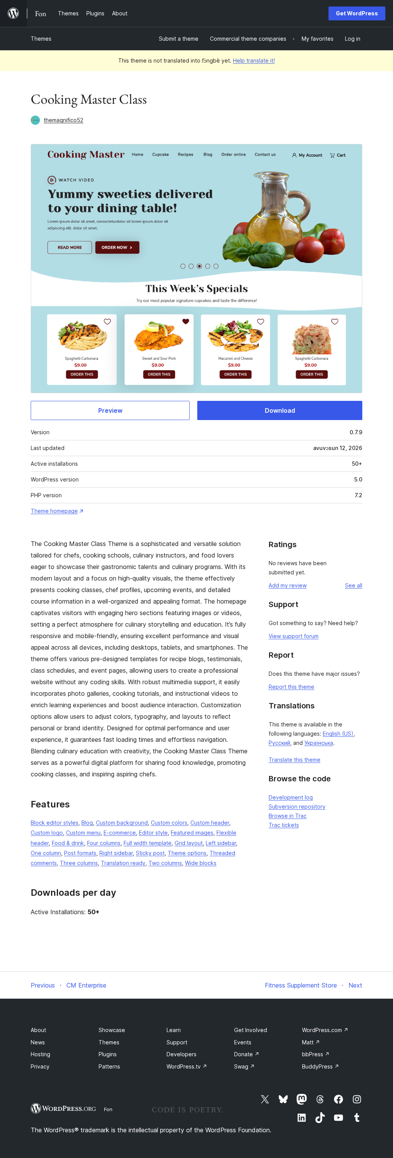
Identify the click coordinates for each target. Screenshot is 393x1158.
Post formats (80, 853)
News (38, 1042)
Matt (311, 1042)
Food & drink (68, 843)
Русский (279, 742)
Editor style (153, 832)
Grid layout (189, 843)
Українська (318, 742)
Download (280, 410)
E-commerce (120, 832)
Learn (174, 1030)
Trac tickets (284, 825)
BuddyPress (320, 1066)
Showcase (112, 1030)
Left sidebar (221, 843)
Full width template (148, 843)
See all (353, 585)
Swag (244, 1066)
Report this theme (291, 686)
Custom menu (83, 832)
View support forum (294, 636)
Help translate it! (254, 60)
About (38, 1030)
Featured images (192, 832)
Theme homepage (54, 511)
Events (242, 1042)
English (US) (338, 733)
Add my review (288, 585)
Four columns (104, 843)
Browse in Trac (288, 815)
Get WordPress (357, 13)
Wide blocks (200, 863)
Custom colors (169, 822)
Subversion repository (297, 806)
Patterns (109, 1066)
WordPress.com (325, 1030)
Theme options (187, 853)
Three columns (79, 863)
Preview (110, 410)
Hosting (40, 1054)
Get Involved (250, 1030)
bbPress (316, 1054)
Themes (41, 38)
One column (46, 853)
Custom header (209, 822)
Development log (291, 797)
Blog (87, 822)
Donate (246, 1054)
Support (177, 1042)
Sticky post (150, 853)
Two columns (165, 863)
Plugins (108, 1054)
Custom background (122, 822)
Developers (181, 1054)
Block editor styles (54, 822)
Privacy (40, 1066)
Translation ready (123, 863)
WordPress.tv (187, 1066)
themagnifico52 (63, 120)
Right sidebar (116, 853)
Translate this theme (294, 759)
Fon (108, 1109)
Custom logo (47, 832)
